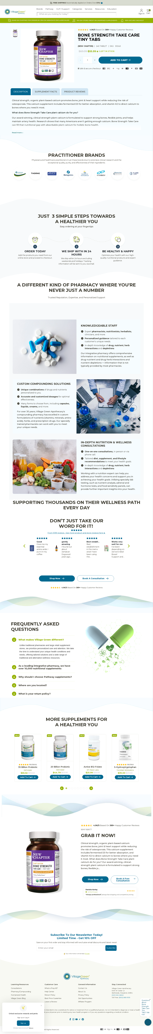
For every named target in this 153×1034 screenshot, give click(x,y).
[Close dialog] (117, 490)
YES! (54, 523)
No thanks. (54, 531)
